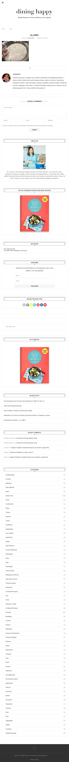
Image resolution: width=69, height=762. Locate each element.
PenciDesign (51, 755)
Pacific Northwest (35, 550)
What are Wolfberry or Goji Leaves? (22, 452)
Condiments (35, 504)
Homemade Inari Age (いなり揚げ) (15, 420)
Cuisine (35, 620)
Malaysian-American (35, 575)
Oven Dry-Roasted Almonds (13, 406)
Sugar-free (35, 587)
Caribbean (35, 525)
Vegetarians (35, 529)
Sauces (35, 687)
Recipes (35, 612)
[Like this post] (31, 68)
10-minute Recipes (35, 591)
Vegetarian (35, 704)
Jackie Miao (30, 38)
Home (3, 29)
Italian (35, 645)
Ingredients (35, 683)
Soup (35, 500)
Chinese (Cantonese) (35, 633)
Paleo (35, 508)
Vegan (35, 541)
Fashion (35, 516)
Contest (35, 479)
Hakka (35, 725)
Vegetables (35, 720)
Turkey (35, 512)
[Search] (66, 2)
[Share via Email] (38, 68)
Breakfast (35, 616)
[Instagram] (34, 21)
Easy (35, 558)
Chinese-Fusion (35, 583)
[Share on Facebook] (33, 68)
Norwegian (35, 554)
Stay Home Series (35, 579)
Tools (35, 600)
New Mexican (35, 545)
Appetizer (35, 483)
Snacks (35, 666)
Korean (35, 625)
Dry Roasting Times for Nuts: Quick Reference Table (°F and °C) (24, 401)
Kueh (35, 662)
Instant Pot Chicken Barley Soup (26, 438)
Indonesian (35, 650)
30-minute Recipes (35, 679)
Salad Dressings (35, 733)
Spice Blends (35, 487)
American (35, 691)
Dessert (35, 641)
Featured (35, 729)
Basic (35, 491)
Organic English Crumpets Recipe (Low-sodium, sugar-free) (30, 447)
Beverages (35, 566)
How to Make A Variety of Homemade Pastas (18, 410)
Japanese (35, 670)
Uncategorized (35, 675)
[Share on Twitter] (34, 68)
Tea (35, 595)
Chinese (35, 654)
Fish (35, 716)
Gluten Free (35, 496)
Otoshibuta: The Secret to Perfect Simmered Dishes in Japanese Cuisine (27, 415)
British (35, 695)
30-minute (35, 700)
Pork (35, 712)
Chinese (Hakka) (35, 637)
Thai (35, 658)
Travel (35, 520)
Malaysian (35, 629)
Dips (35, 562)
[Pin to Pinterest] (36, 68)
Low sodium (35, 533)
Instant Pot (35, 537)
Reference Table (35, 604)
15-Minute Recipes (35, 608)
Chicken (35, 708)
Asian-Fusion (35, 570)
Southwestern (35, 475)
